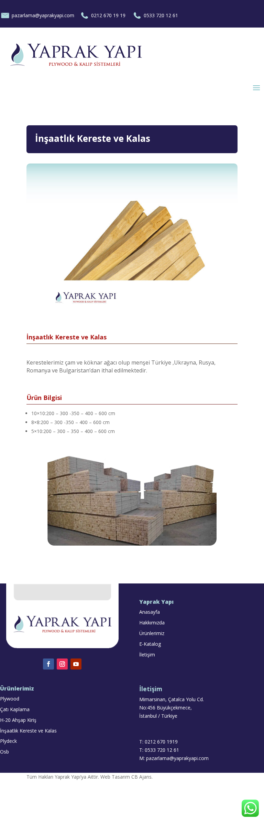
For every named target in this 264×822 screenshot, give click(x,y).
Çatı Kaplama (15, 709)
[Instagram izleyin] (62, 664)
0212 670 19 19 (108, 15)
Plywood (9, 698)
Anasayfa (149, 612)
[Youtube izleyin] (75, 664)
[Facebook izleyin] (48, 664)
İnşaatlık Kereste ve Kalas (28, 730)
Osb (4, 751)
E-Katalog (150, 644)
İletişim (147, 654)
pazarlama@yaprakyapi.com (43, 15)
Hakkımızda (152, 622)
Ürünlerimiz (151, 633)
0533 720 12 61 (161, 15)
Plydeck (8, 741)
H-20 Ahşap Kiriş (18, 720)
